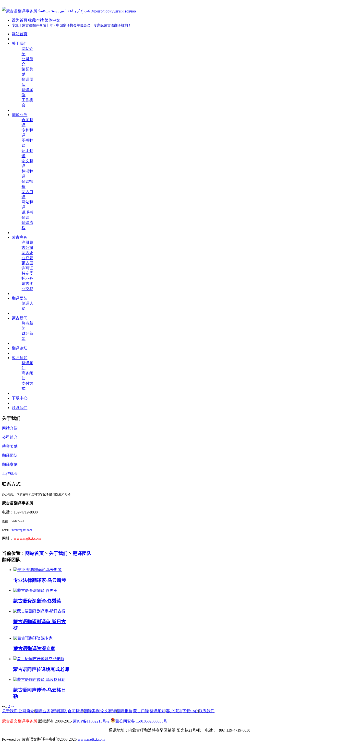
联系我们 (207, 711)
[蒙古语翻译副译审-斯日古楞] (39, 611)
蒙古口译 (141, 711)
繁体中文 (52, 20)
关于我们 (58, 553)
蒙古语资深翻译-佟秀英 (37, 600)
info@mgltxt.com (22, 530)
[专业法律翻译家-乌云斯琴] (37, 570)
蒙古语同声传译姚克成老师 (41, 669)
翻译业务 (42, 711)
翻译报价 (124, 711)
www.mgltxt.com (91, 739)
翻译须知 (157, 711)
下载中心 (190, 711)
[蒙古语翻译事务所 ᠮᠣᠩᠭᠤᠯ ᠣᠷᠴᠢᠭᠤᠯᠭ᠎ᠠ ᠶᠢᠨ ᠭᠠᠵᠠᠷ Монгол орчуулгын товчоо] (69, 11)
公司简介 (26, 711)
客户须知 (174, 711)
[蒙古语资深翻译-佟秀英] (35, 590)
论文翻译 (108, 711)
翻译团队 (82, 553)
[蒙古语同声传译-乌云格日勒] (39, 679)
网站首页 (34, 553)
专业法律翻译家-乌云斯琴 (39, 580)
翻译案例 (92, 711)
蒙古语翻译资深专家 (34, 648)
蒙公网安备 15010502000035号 (141, 721)
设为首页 (19, 20)
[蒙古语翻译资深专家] (33, 638)
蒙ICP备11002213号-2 (91, 721)
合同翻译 (75, 711)
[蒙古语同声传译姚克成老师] (38, 659)
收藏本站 (36, 20)
